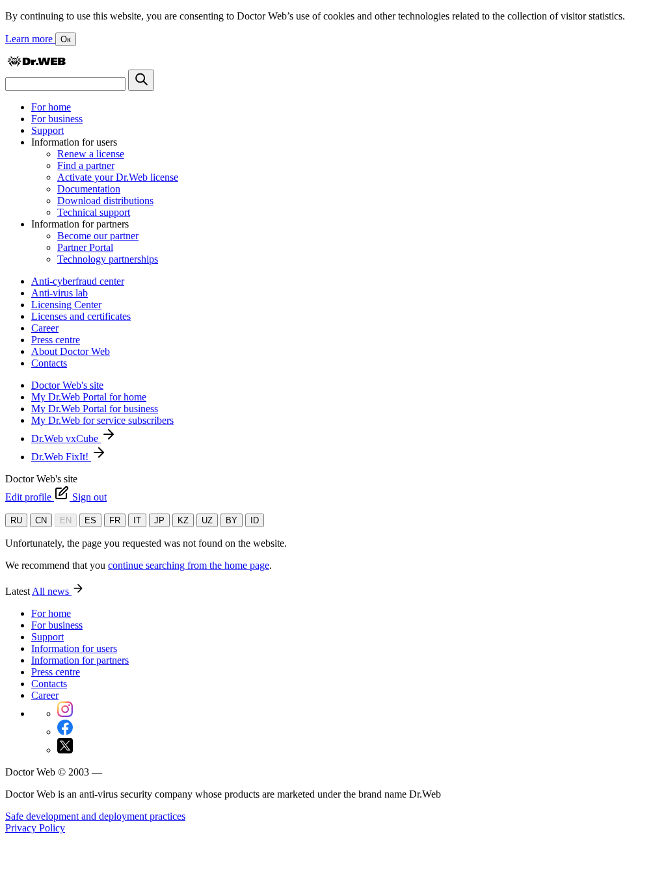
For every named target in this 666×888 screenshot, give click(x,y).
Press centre (55, 339)
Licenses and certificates (81, 316)
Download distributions (105, 200)
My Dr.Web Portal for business (94, 408)
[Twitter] (65, 749)
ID (254, 520)
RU (16, 520)
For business (57, 118)
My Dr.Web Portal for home (88, 396)
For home (51, 106)
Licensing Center (66, 304)
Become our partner (98, 235)
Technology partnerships (107, 259)
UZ (207, 520)
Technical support (93, 212)
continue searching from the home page (188, 565)
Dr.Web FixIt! (61, 456)
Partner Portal (85, 247)
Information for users (74, 648)
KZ (183, 520)
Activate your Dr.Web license (117, 177)
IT (137, 520)
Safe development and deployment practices (95, 816)
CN (41, 520)
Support (47, 130)
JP (159, 520)
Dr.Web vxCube (66, 438)
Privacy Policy (35, 827)
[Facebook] (65, 731)
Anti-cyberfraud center (77, 281)
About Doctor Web (70, 351)
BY (231, 520)
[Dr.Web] (36, 63)
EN (66, 520)
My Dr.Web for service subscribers (102, 420)
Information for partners (80, 660)
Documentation (88, 188)
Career (45, 327)
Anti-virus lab (59, 292)
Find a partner (85, 165)
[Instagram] (65, 713)
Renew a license (90, 153)
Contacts (49, 363)
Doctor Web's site (67, 385)
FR (114, 520)
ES (90, 520)
